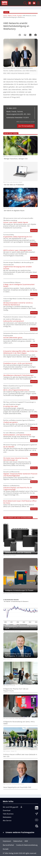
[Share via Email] (25, 35)
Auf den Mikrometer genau (12, 337)
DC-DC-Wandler (8, 447)
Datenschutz (17, 841)
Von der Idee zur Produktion (14, 185)
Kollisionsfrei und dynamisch (13, 321)
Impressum (7, 841)
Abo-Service (7, 820)
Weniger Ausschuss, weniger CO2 (16, 159)
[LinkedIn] (36, 808)
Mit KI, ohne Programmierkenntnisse (16, 390)
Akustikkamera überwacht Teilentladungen (18, 375)
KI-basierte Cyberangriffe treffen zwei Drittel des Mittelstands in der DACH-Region (20, 352)
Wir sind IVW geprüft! (10, 807)
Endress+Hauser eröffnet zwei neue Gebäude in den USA (20, 755)
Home (5, 15)
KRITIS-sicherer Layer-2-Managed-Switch (17, 250)
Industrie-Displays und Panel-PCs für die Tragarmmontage (17, 488)
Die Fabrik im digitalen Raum (14, 211)
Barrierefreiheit (8, 845)
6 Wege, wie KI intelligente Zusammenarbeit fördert (18, 285)
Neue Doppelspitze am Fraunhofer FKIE (17, 787)
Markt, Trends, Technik (15, 15)
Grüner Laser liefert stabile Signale (15, 222)
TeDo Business (8, 814)
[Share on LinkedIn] (30, 35)
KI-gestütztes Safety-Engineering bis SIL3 (17, 237)
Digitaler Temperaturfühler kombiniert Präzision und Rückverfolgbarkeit (20, 475)
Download (6, 810)
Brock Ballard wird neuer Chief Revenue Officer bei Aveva (20, 502)
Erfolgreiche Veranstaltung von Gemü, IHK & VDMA (18, 723)
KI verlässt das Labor (10, 406)
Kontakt (5, 849)
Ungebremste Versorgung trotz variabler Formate (17, 267)
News (6, 12)
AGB (26, 841)
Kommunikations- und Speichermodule (17, 435)
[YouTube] (36, 820)
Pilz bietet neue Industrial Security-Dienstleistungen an (15, 459)
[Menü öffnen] (38, 3)
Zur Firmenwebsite (26, 126)
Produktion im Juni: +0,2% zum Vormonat (17, 363)
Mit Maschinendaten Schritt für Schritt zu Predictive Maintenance (18, 304)
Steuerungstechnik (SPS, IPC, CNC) (18, 114)
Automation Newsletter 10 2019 (17, 117)
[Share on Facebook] (35, 35)
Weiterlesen (34, 231)
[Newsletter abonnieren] (36, 814)
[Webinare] (36, 826)
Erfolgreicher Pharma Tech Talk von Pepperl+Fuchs (15, 690)
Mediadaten (7, 817)
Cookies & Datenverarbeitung (26, 845)
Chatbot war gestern (10, 422)
